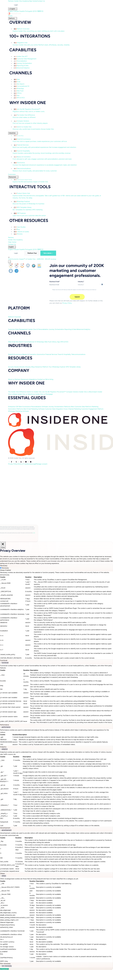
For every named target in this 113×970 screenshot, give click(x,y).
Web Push (47, 342)
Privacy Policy (100, 289)
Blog (32, 367)
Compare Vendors (72, 392)
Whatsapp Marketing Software (18, 411)
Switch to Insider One (34, 392)
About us (11, 379)
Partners (11, 1)
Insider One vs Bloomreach (88, 392)
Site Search (19, 342)
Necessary (5, 568)
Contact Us (41, 1)
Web (9, 342)
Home (10, 16)
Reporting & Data (70, 329)
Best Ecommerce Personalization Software (33, 407)
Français (16, 11)
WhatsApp (40, 342)
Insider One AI (33, 329)
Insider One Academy (21, 1)
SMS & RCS (64, 342)
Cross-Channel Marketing (72, 409)
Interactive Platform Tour (43, 367)
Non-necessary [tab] (5, 963)
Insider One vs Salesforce (26, 394)
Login (16, 5)
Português (28, 11)
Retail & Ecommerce (15, 354)
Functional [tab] (3, 660)
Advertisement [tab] (5, 828)
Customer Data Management (18, 329)
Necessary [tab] (3, 566)
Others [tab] (2, 873)
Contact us (41, 379)
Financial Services (51, 354)
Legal (34, 464)
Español (22, 11)
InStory (54, 342)
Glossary (28, 367)
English (10, 11)
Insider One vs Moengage (44, 394)
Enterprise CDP (13, 407)
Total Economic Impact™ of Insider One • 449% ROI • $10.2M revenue (32, 259)
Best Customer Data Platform (81, 407)
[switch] (0, 662)
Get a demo (48, 253)
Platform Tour (32, 253)
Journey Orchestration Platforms (59, 407)
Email (13, 342)
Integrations (33, 379)
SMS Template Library (73, 367)
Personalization (43, 329)
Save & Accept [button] (4, 969)
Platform (12, 18)
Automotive (41, 354)
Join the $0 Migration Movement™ (54, 392)
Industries (12, 133)
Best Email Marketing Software (34, 409)
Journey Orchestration (56, 329)
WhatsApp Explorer (58, 367)
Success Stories (13, 367)
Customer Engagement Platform (92, 409)
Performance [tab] (4, 725)
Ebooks (22, 367)
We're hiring (49, 379)
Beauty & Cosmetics (29, 354)
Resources (12, 177)
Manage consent (41, 464)
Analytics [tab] (3, 747)
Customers (12, 174)
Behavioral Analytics (83, 329)
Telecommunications (78, 354)
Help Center (33, 1)
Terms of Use (22, 464)
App (58, 342)
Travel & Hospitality (64, 354)
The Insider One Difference (17, 392)
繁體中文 (40, 11)
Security (29, 464)
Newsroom (24, 379)
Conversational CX (30, 342)
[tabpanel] (56, 615)
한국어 (35, 11)
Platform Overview (14, 317)
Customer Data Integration (54, 409)
